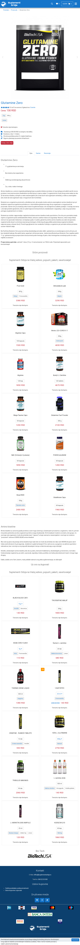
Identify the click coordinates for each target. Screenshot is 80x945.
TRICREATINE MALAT (60, 600)
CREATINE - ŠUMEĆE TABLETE (20, 733)
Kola (15, 653)
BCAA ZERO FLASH (20, 643)
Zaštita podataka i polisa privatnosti (17, 888)
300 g (8, 115)
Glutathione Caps (59, 497)
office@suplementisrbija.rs (42, 875)
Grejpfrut (20, 698)
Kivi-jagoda (60, 788)
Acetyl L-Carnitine (59, 375)
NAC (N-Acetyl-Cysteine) (20, 455)
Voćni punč (59, 341)
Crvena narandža (17, 743)
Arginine (20, 375)
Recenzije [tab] (47, 153)
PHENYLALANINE (59, 455)
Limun (4, 120)
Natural (59, 743)
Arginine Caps (20, 333)
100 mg (59, 833)
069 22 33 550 (43, 879)
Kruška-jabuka (70, 788)
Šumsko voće (20, 505)
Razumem (75, 940)
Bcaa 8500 (20, 495)
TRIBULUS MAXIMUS (20, 780)
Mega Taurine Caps (20, 415)
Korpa (67, 4)
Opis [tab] (30, 153)
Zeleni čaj (23, 833)
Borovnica (24, 608)
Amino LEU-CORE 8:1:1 (59, 331)
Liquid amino (59, 688)
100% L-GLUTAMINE (59, 733)
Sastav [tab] (38, 153)
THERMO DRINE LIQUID (20, 688)
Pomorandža (23, 296)
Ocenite (32, 107)
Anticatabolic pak (59, 286)
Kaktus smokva (49, 788)
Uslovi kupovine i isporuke (13, 890)
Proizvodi (14, 10)
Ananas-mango (13, 833)
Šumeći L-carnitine (59, 643)
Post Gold (20, 286)
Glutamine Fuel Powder (59, 415)
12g (4, 115)
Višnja (15, 296)
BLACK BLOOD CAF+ (20, 598)
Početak (6, 10)
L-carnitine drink (59, 778)
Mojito (60, 296)
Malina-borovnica (56, 653)
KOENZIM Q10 (59, 823)
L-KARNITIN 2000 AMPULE (20, 823)
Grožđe (16, 608)
